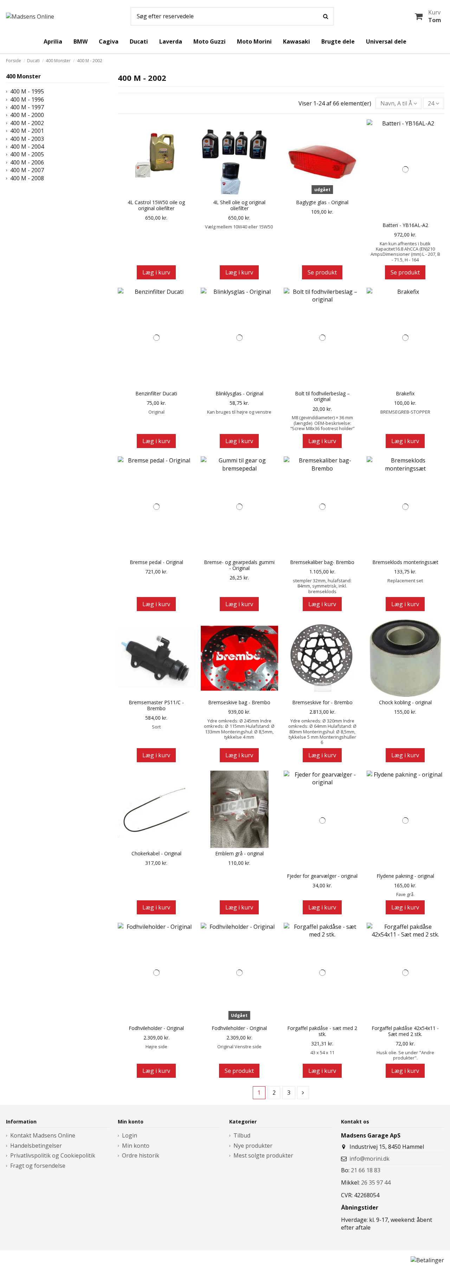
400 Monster (23, 76)
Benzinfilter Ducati (156, 394)
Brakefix (405, 394)
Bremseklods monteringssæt (405, 562)
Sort (156, 727)
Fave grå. (405, 894)
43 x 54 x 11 (322, 1052)
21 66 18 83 (365, 1170)
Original (156, 412)
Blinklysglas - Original (239, 394)
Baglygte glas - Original (322, 203)
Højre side (156, 1046)
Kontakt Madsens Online (42, 1135)
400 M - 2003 (27, 139)
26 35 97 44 (376, 1182)
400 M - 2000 (27, 115)
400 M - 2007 (27, 170)
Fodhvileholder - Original (156, 1028)
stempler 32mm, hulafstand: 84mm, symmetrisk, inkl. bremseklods (322, 586)
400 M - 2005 (27, 154)
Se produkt (322, 272)
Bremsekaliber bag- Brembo (322, 562)
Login (129, 1135)
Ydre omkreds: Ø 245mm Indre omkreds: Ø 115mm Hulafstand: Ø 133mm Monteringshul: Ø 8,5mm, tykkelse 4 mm (239, 729)
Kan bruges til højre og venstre (239, 412)
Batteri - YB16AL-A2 (405, 225)
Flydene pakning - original (405, 876)
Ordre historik (140, 1155)
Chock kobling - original (405, 703)
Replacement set (405, 580)
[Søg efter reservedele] (325, 16)
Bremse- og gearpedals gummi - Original (239, 565)
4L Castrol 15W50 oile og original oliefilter (156, 206)
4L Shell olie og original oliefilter (239, 206)
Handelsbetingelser (36, 1145)
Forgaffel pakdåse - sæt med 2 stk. (322, 1031)
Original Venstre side (239, 1046)
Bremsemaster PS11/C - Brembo (156, 706)
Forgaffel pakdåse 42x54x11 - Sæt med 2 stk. (405, 1031)
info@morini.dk (369, 1158)
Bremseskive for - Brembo (322, 703)
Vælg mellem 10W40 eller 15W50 (239, 226)
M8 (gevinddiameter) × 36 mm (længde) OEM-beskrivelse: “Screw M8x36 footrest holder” (322, 423)
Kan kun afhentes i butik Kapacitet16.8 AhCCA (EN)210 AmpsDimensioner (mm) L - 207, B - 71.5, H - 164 (405, 251)
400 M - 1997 (27, 107)
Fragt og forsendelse (37, 1165)
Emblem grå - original (239, 854)
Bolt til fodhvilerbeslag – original (322, 397)
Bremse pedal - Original (156, 562)
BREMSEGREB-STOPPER (405, 412)
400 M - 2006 (27, 162)
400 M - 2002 (27, 123)
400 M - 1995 (27, 91)
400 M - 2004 (27, 146)
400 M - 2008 (27, 178)
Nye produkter (252, 1145)
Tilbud (241, 1135)
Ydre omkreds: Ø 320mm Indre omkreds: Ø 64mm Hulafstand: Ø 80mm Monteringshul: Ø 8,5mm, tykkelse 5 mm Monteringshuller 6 (322, 731)
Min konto (135, 1145)
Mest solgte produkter (263, 1155)
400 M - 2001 (27, 131)
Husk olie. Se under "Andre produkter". (405, 1055)
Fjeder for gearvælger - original (322, 876)
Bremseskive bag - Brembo (239, 703)
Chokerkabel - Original (156, 854)
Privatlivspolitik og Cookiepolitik (52, 1155)
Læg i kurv (156, 272)
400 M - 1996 (27, 99)
